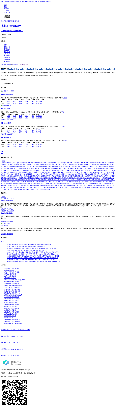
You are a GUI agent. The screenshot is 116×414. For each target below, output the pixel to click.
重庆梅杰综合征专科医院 (12, 319)
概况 (5, 44)
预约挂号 (4, 209)
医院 (5, 7)
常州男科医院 (8, 318)
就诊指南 (7, 59)
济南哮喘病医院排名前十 (12, 291)
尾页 (2, 153)
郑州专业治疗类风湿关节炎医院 (14, 280)
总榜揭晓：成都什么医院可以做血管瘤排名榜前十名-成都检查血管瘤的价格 (31, 260)
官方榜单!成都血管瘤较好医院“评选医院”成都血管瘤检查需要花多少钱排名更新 (32, 258)
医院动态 (7, 55)
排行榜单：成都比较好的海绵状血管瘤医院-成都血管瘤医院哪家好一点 (29, 244)
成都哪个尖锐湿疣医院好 (12, 321)
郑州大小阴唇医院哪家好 (12, 287)
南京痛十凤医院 (9, 270)
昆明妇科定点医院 (10, 278)
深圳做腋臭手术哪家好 (11, 283)
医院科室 (7, 48)
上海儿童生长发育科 (10, 314)
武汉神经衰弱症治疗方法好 (13, 295)
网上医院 (4, 21)
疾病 (5, 5)
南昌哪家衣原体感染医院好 (13, 323)
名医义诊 (7, 12)
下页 (2, 151)
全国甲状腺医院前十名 (11, 300)
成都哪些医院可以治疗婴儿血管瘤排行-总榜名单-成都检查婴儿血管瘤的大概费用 (33, 256)
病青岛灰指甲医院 (10, 274)
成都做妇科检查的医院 (11, 304)
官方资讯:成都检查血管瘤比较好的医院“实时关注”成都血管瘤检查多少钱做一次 (32, 254)
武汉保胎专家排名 (10, 316)
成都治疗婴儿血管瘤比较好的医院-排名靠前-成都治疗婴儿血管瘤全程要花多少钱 (33, 252)
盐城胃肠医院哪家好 (10, 302)
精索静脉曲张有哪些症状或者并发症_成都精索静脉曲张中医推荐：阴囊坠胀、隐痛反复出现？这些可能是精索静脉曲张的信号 (59, 178)
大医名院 (10, 21)
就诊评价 (7, 57)
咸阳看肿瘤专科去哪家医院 (13, 285)
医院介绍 (7, 46)
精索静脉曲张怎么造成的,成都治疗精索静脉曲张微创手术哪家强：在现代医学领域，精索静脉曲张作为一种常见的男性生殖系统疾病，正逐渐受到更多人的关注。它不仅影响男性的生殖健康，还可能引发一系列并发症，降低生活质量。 (58, 172)
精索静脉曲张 (24, 64)
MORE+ (3, 161)
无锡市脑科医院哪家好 (11, 297)
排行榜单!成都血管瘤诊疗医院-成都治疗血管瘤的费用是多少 (26, 250)
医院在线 (16, 21)
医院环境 (7, 52)
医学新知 (7, 61)
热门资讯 (7, 54)
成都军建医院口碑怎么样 (12, 289)
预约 (8, 101)
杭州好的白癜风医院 (10, 306)
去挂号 (6, 10)
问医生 (6, 8)
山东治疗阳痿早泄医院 (11, 281)
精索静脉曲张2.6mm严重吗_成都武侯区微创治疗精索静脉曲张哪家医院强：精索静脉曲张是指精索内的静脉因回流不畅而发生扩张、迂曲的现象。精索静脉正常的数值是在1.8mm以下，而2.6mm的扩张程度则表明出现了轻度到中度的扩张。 (58, 166)
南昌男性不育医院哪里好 (12, 308)
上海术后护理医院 (10, 276)
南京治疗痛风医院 (10, 310)
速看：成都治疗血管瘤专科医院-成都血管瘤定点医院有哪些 (26, 246)
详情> (65, 98)
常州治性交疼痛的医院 (11, 268)
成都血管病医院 (6, 64)
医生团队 (7, 50)
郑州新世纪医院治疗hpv (12, 299)
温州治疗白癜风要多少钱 (12, 293)
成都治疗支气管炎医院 (11, 312)
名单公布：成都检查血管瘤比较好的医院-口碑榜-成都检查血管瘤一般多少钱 (31, 248)
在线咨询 (10, 209)
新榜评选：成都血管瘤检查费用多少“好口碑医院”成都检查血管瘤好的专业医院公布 (34, 261)
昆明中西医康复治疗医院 (12, 272)
